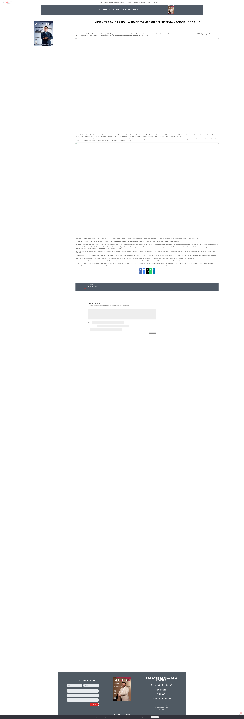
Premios (122, 2)
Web (88, 329)
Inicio (101, 2)
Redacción (140, 26)
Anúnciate (156, 2)
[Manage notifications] (241, 713)
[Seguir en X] (155, 685)
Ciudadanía (124, 9)
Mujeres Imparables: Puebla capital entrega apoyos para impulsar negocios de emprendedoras (111, 552)
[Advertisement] (43, 65)
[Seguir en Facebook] (151, 685)
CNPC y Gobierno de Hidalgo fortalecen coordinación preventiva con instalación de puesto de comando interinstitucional (117, 392)
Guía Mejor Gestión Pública (139, 2)
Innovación (117, 9)
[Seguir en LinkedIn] (167, 685)
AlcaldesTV (149, 2)
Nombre (90, 322)
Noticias (106, 2)
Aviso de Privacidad (161, 698)
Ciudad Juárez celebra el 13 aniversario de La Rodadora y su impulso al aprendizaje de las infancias (112, 499)
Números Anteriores (114, 2)
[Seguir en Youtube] (159, 685)
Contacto (161, 690)
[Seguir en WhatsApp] (171, 685)
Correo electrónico (92, 326)
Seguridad (105, 9)
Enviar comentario (152, 332)
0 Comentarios (154, 26)
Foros (128, 2)
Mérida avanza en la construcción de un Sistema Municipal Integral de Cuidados (108, 605)
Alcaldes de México (118, 714)
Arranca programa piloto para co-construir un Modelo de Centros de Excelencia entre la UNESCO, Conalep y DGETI (115, 659)
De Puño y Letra (132, 9)
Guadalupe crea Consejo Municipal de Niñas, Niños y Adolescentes (105, 445)
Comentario (90, 307)
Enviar (94, 704)
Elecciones (111, 9)
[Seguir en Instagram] (163, 685)
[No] (242, 717)
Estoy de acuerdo (154, 717)
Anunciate (161, 694)
